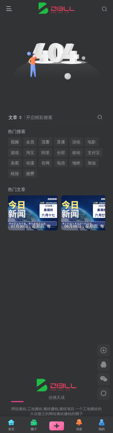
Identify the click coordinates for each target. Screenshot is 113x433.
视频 (15, 142)
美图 (15, 163)
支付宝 (94, 152)
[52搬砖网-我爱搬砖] (57, 384)
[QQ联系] (103, 364)
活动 (76, 142)
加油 (92, 163)
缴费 (30, 173)
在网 (45, 163)
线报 (15, 173)
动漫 (30, 163)
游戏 (15, 152)
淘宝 (30, 152)
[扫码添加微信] (103, 379)
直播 (61, 142)
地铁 (76, 163)
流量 (45, 142)
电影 (92, 142)
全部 (61, 152)
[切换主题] (103, 393)
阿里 (45, 152)
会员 (30, 142)
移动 (76, 152)
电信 (61, 163)
